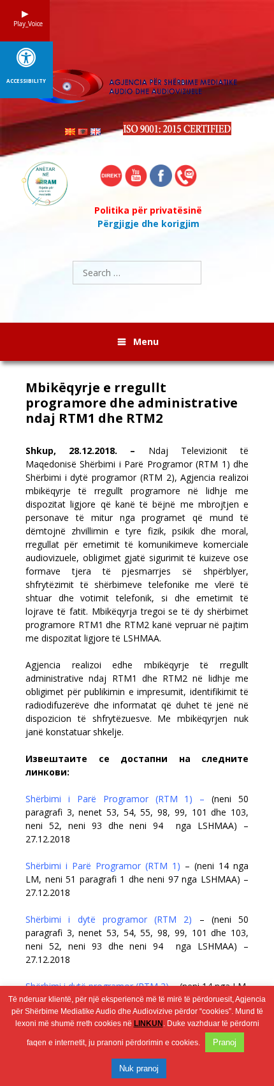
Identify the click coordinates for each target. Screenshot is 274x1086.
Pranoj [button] (224, 1042)
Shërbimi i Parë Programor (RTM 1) (105, 866)
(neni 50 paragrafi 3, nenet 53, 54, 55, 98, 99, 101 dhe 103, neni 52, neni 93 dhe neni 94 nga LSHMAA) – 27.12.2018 (137, 819)
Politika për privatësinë (148, 210)
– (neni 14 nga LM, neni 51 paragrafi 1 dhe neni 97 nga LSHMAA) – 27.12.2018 (137, 879)
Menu (146, 341)
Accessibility (26, 81)
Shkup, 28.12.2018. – (80, 450)
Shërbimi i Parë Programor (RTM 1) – (115, 799)
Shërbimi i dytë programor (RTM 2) (108, 919)
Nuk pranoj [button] (139, 1068)
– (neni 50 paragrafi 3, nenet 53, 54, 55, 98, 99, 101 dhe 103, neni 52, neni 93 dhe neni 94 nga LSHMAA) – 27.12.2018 (137, 939)
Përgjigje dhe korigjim (148, 223)
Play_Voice (24, 23)
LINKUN (148, 1023)
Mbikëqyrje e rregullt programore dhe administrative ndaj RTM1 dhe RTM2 (131, 403)
